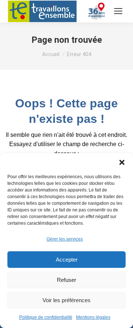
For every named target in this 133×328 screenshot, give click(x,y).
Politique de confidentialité (45, 317)
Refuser (66, 280)
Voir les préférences (66, 300)
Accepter (67, 259)
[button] (122, 162)
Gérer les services (65, 239)
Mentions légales (93, 317)
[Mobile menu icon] (118, 11)
